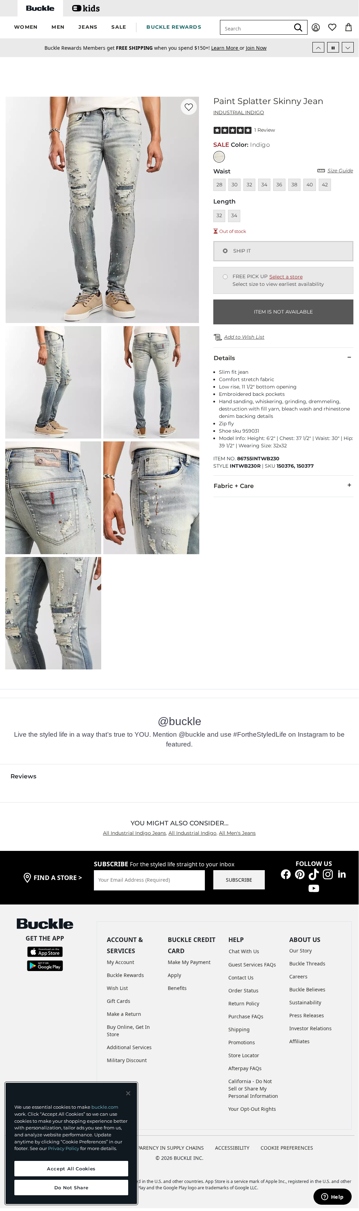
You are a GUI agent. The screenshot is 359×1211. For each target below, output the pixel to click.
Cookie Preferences (287, 1147)
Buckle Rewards (125, 975)
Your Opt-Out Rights (252, 1109)
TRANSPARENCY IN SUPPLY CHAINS (163, 1147)
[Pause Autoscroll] (333, 47)
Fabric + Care (234, 485)
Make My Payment (189, 962)
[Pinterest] (300, 874)
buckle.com (104, 1107)
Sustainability (305, 1002)
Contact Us (241, 977)
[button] (25, 27)
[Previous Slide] (318, 47)
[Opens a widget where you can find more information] (332, 1197)
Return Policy (243, 1003)
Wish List (117, 988)
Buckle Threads (307, 963)
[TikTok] (314, 874)
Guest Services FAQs (252, 964)
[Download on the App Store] (45, 951)
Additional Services (129, 1047)
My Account (120, 962)
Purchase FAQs (245, 1016)
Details (224, 358)
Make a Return (124, 1014)
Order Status (243, 990)
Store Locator (243, 1055)
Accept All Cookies (71, 1168)
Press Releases (306, 1015)
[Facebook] (286, 874)
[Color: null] (219, 157)
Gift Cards (118, 1001)
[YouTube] (314, 888)
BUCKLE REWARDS (173, 27)
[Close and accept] (128, 1093)
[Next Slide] (348, 47)
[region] (71, 1143)
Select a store (286, 277)
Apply (174, 975)
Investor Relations (310, 1028)
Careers (298, 976)
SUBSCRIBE (239, 879)
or (228, 47)
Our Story (300, 950)
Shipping (239, 1029)
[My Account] (316, 27)
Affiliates (299, 1041)
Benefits (177, 988)
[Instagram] (328, 874)
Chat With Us (244, 951)
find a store (58, 877)
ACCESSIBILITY (232, 1147)
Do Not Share (71, 1187)
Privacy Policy (63, 1148)
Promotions (241, 1042)
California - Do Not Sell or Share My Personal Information (253, 1088)
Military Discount (127, 1060)
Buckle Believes (307, 989)
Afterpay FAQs (245, 1068)
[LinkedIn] (342, 874)
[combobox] (255, 27)
